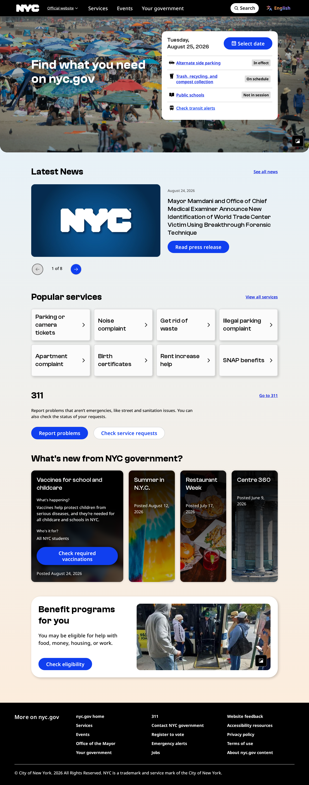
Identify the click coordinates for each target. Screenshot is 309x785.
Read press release (198, 247)
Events (125, 8)
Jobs (156, 752)
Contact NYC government (178, 725)
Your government (163, 8)
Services (98, 8)
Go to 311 (268, 395)
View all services (262, 297)
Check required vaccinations (77, 556)
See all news (266, 171)
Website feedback (245, 716)
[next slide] (76, 269)
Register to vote (168, 734)
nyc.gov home (90, 716)
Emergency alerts (169, 743)
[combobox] (278, 8)
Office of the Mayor (95, 743)
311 (155, 716)
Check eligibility (65, 664)
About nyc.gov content (250, 752)
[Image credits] (298, 141)
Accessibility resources (250, 725)
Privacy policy (240, 734)
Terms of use (240, 743)
